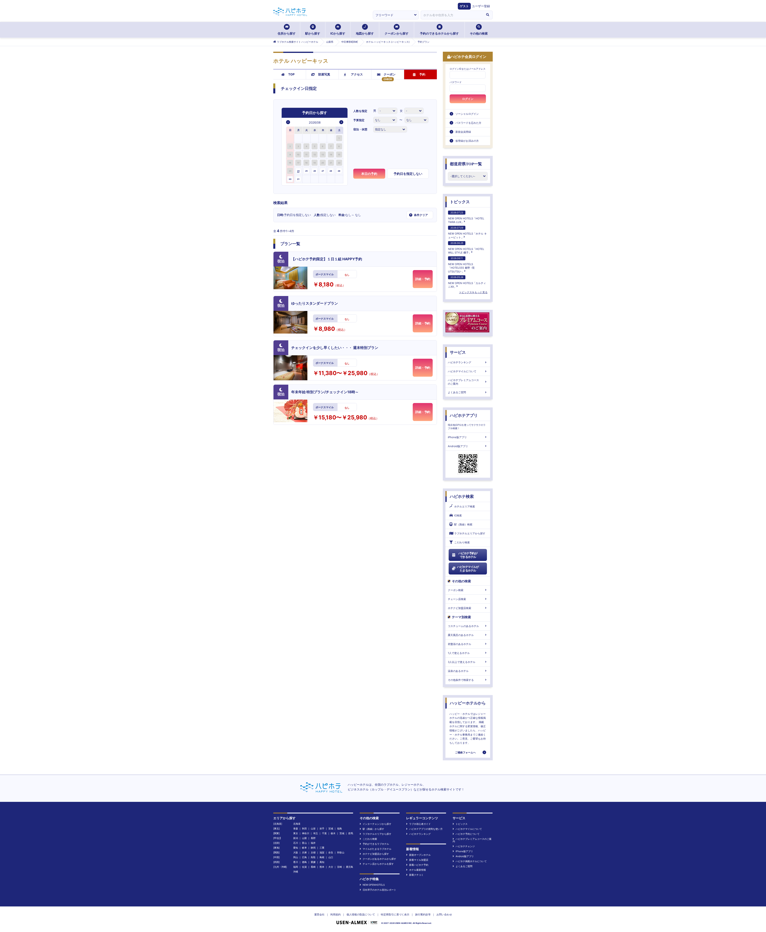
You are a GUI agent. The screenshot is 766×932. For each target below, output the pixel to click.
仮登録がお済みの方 (467, 140)
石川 (295, 842)
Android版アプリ (458, 446)
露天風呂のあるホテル (461, 635)
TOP (291, 74)
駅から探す (312, 33)
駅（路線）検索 (463, 524)
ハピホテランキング (459, 362)
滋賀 (322, 852)
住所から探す (287, 33)
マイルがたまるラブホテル (377, 848)
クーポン (390, 74)
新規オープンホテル (420, 854)
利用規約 (335, 914)
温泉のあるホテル (458, 671)
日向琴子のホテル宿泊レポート (379, 889)
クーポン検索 (455, 590)
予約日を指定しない (408, 174)
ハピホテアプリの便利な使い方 (426, 828)
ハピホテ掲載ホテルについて (471, 861)
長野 (313, 838)
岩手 (322, 828)
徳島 (304, 862)
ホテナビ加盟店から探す (376, 853)
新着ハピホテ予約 (418, 864)
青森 (295, 828)
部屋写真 (324, 74)
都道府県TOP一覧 (466, 164)
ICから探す (337, 33)
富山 (304, 842)
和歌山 (340, 852)
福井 (313, 842)
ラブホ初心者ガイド (420, 823)
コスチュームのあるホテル (463, 626)
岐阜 (304, 847)
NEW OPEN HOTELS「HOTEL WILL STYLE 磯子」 (466, 248)
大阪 (295, 852)
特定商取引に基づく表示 (395, 914)
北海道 (296, 823)
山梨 (304, 838)
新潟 (295, 838)
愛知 (295, 847)
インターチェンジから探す (377, 823)
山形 (313, 828)
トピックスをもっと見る (473, 292)
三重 (322, 847)
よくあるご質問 (457, 392)
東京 (295, 833)
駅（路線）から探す (373, 828)
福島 (339, 828)
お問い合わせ (444, 914)
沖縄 (295, 871)
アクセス (357, 74)
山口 (330, 857)
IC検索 (458, 515)
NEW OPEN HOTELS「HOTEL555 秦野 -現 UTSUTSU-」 (461, 265)
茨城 (342, 833)
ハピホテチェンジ (465, 846)
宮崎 (339, 866)
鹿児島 (349, 866)
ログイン (467, 98)
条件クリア (419, 215)
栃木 (333, 833)
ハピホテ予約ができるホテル (467, 555)
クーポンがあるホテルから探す (379, 858)
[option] (290, 138)
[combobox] (452, 15)
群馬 (350, 833)
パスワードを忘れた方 (468, 122)
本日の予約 (369, 174)
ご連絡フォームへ (465, 752)
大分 (330, 866)
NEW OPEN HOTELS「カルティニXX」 (467, 282)
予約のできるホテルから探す (439, 33)
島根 (322, 857)
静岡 (313, 847)
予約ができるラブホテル (376, 843)
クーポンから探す (397, 33)
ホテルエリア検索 (464, 506)
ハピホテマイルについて (462, 371)
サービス (458, 352)
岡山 (295, 857)
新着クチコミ (416, 874)
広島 (304, 857)
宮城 (330, 828)
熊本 (322, 866)
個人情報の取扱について (360, 914)
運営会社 (319, 914)
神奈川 (305, 833)
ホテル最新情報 (417, 869)
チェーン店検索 (457, 599)
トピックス (460, 202)
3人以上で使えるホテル (461, 662)
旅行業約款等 (423, 914)
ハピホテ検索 (462, 496)
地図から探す (365, 33)
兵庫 (304, 852)
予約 (422, 74)
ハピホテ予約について (468, 833)
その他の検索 (479, 33)
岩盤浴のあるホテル (459, 644)
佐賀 (304, 866)
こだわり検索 (462, 542)
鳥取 (313, 857)
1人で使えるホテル (459, 653)
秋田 (304, 828)
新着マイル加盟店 (418, 859)
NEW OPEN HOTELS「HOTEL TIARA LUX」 (466, 217)
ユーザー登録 (481, 6)
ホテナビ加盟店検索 (459, 608)
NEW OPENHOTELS (374, 884)
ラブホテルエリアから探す (469, 533)
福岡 (295, 866)
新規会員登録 (463, 131)
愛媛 (313, 862)
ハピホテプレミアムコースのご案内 (463, 381)
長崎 (313, 866)
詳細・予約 (422, 279)
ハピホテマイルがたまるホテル (468, 568)
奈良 (330, 852)
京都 (313, 852)
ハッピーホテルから (468, 703)
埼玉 (315, 833)
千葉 (324, 833)
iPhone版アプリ (457, 437)
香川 (295, 862)
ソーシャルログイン (467, 113)
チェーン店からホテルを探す (378, 863)
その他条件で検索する (461, 679)
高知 (322, 862)
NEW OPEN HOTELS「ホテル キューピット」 (467, 232)
